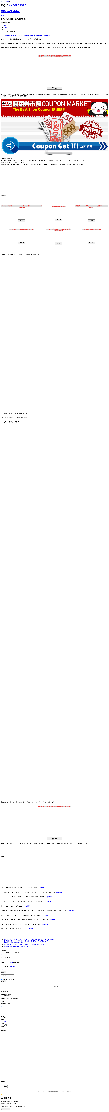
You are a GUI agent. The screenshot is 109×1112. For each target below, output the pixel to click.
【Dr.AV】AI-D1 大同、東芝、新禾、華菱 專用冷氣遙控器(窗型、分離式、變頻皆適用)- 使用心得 (29, 939)
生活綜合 (12, 22)
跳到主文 (3, 15)
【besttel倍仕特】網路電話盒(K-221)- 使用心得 (16, 946)
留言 (12, 962)
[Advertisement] (13, 178)
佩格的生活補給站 (10, 11)
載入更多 (3, 972)
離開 (8, 1109)
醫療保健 (12, 966)
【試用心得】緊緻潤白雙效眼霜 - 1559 (14, 942)
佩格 (2, 954)
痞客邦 (9, 962)
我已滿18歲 (3, 1109)
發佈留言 (3, 981)
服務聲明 (69, 1091)
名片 (5, 29)
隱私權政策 (62, 1091)
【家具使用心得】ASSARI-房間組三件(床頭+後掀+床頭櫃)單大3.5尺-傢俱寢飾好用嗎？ (26, 941)
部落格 (5, 27)
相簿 (5, 25)
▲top (2, 969)
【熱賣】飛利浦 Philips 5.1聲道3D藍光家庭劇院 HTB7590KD (27, 35)
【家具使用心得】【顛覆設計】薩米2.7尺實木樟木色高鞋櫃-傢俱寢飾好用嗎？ (24, 944)
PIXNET (43, 1091)
